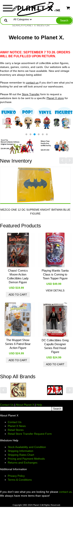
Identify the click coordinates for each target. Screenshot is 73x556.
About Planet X (25, 404)
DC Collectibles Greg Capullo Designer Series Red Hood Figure (55, 346)
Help (39, 404)
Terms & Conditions (20, 479)
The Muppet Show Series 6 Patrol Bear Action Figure (18, 343)
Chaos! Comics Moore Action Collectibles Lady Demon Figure (18, 276)
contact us (32, 82)
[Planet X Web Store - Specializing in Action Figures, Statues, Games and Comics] (36, 8)
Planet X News (17, 426)
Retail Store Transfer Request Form (30, 433)
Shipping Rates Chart (21, 454)
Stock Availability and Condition (27, 447)
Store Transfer (31, 94)
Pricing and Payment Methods (26, 458)
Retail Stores (16, 429)
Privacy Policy (16, 475)
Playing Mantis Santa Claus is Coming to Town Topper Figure (55, 274)
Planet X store (55, 98)
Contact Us (7, 404)
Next (67, 121)
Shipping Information (20, 450)
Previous (5, 121)
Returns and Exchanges (22, 462)
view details (55, 290)
